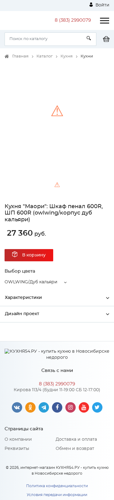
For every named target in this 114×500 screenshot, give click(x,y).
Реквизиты (17, 449)
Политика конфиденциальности (57, 486)
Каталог (44, 56)
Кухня (66, 56)
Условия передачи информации (57, 495)
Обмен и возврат (75, 449)
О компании (18, 439)
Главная (20, 56)
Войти (101, 5)
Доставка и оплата (76, 439)
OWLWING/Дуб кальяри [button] (31, 282)
